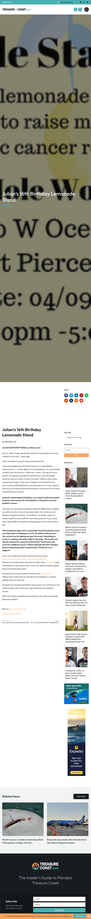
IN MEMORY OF (9, 442)
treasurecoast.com (17, 609)
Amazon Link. (47, 573)
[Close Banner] (88, 916)
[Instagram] (84, 2)
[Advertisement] (31, 406)
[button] (76, 9)
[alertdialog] (45, 916)
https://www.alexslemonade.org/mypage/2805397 (24, 559)
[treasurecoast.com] (86, 9)
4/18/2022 (49, 562)
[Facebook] (80, 2)
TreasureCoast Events (12, 613)
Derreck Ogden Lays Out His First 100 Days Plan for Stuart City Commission (76, 602)
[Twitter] (87, 2)
